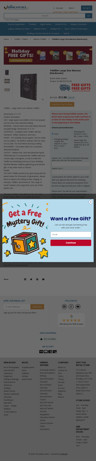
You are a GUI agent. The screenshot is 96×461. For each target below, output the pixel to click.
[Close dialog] (91, 202)
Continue (71, 242)
